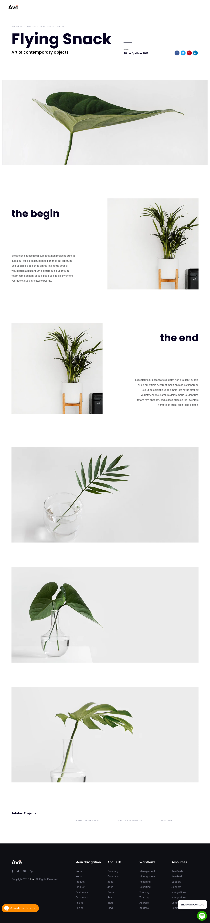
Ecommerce (31, 27)
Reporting (145, 881)
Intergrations (178, 892)
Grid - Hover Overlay (52, 27)
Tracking (144, 892)
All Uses (144, 902)
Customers (81, 892)
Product (79, 881)
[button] (200, 7)
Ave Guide (177, 871)
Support (176, 881)
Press (110, 892)
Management (147, 871)
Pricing (79, 902)
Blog (110, 902)
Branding (17, 27)
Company (113, 871)
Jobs (110, 881)
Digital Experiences (87, 820)
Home (78, 871)
